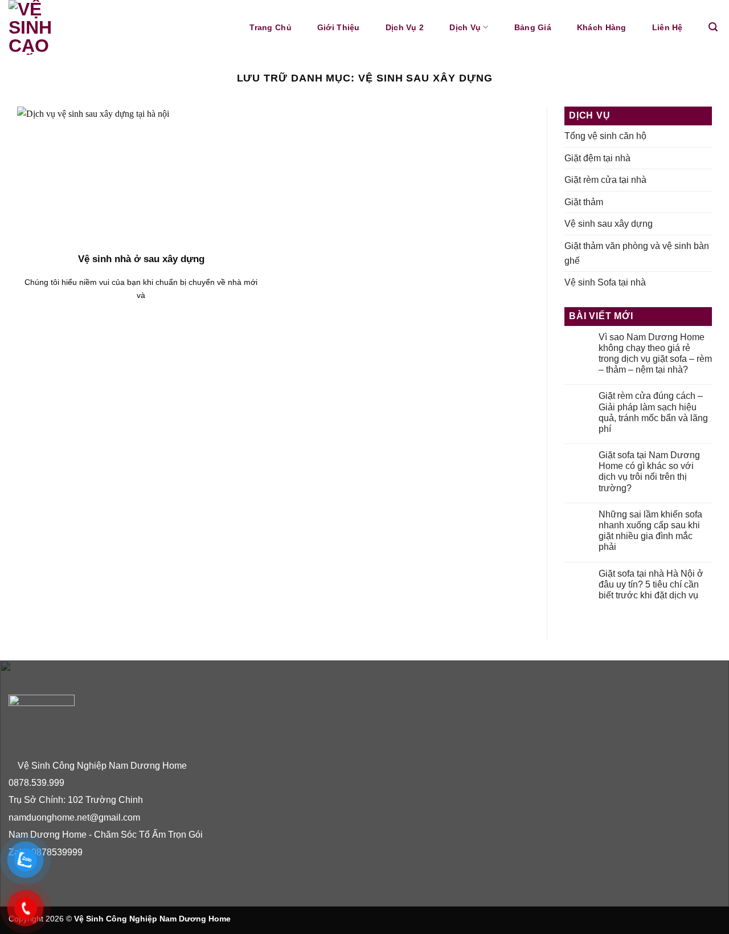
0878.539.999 (36, 783)
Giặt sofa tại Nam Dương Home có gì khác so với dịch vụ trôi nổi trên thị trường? (649, 471)
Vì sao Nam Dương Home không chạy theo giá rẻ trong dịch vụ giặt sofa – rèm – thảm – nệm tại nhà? (655, 353)
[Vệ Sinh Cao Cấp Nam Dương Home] (85, 27)
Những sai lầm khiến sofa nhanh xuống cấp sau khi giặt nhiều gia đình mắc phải (650, 530)
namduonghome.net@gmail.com (74, 817)
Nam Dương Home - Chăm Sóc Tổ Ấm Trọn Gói (107, 834)
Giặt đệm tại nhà (597, 158)
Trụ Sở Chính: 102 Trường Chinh (76, 800)
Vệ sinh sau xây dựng (608, 224)
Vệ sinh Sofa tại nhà (605, 282)
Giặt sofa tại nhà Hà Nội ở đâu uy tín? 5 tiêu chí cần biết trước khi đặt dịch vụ (651, 584)
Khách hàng (601, 27)
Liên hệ (667, 27)
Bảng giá (532, 27)
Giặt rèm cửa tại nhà (605, 180)
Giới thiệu (338, 27)
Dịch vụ (465, 27)
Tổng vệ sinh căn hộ (605, 136)
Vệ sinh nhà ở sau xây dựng (141, 259)
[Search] (713, 27)
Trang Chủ (270, 27)
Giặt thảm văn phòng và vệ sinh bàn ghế (636, 253)
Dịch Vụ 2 (405, 27)
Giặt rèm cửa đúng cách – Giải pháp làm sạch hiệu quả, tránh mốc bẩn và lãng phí (653, 412)
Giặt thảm (583, 202)
